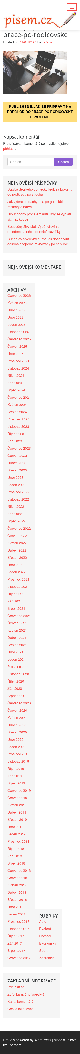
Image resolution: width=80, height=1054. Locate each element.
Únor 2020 (15, 739)
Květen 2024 (17, 404)
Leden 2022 (16, 571)
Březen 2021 (17, 644)
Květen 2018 (17, 885)
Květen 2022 (17, 542)
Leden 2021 (16, 659)
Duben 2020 (16, 724)
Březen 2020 (17, 732)
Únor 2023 (15, 477)
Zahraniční (47, 957)
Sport (43, 950)
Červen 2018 (17, 877)
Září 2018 (14, 855)
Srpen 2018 (16, 863)
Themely (14, 1044)
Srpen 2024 (16, 390)
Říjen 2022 (15, 506)
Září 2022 (14, 513)
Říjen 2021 (15, 593)
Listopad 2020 (18, 673)
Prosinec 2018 (18, 841)
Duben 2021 (16, 637)
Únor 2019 (15, 826)
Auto (42, 921)
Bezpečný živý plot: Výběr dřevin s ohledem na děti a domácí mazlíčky (34, 229)
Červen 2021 (17, 622)
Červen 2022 (17, 535)
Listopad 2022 (18, 499)
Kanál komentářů (20, 1001)
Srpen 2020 (16, 695)
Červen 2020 (17, 710)
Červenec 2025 (19, 339)
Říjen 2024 (15, 375)
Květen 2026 (17, 302)
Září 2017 (14, 943)
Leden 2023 (16, 484)
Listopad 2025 (18, 331)
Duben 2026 (16, 309)
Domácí (45, 935)
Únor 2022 (15, 564)
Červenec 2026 (19, 295)
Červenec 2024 (19, 397)
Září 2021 (14, 601)
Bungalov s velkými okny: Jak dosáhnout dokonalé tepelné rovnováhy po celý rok (38, 241)
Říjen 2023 (15, 433)
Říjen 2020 (15, 681)
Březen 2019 (17, 819)
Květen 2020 (17, 717)
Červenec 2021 (19, 615)
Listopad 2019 (18, 761)
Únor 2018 (15, 906)
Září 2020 (14, 688)
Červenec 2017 (19, 957)
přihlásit (9, 148)
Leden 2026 (16, 324)
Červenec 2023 (19, 448)
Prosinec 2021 (18, 579)
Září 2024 (14, 382)
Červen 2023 (17, 455)
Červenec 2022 (19, 528)
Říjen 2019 (15, 768)
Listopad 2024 (18, 368)
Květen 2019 (17, 804)
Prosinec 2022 (18, 491)
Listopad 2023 (18, 426)
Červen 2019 (17, 797)
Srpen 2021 (16, 608)
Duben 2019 (16, 812)
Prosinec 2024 (18, 360)
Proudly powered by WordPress (27, 1039)
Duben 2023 (16, 462)
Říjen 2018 (15, 848)
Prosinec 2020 (18, 666)
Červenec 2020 (19, 703)
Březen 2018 (17, 899)
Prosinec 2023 (18, 419)
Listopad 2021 (18, 586)
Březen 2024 (17, 411)
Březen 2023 (17, 470)
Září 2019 (14, 775)
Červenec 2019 (19, 790)
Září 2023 (14, 440)
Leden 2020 (16, 746)
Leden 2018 (16, 914)
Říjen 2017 (15, 935)
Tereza (47, 42)
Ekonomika (47, 943)
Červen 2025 (17, 346)
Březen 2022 (17, 557)
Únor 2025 (15, 353)
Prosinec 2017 (18, 921)
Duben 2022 (16, 550)
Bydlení (45, 928)
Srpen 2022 (16, 521)
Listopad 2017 (18, 928)
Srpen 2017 (16, 950)
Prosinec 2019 (18, 753)
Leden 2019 (16, 834)
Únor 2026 (15, 317)
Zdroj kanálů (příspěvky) (25, 994)
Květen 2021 (17, 630)
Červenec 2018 (19, 870)
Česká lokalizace (20, 1008)
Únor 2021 (15, 652)
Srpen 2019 (16, 783)
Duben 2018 (16, 892)
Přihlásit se (15, 986)
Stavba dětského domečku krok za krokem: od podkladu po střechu (39, 192)
